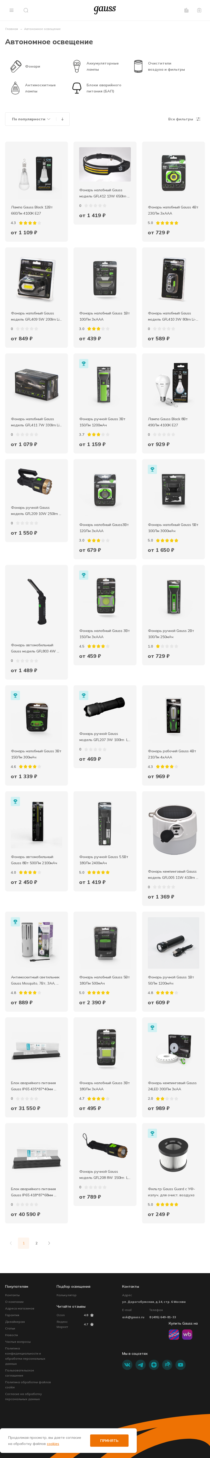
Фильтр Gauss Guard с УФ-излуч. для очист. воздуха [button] (171, 1192)
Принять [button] (109, 1440)
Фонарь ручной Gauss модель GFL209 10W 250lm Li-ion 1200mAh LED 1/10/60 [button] (35, 511)
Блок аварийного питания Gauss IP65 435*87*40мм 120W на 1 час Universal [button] (34, 1086)
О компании (14, 1302)
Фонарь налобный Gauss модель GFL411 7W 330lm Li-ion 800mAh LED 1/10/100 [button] (36, 422)
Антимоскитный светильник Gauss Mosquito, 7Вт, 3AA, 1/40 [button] (35, 981)
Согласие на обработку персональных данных (23, 1396)
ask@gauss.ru (133, 1317)
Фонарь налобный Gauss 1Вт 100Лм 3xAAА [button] (105, 316)
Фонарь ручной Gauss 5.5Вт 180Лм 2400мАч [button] (104, 859)
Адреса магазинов (19, 1308)
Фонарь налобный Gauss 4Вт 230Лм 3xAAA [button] (173, 210)
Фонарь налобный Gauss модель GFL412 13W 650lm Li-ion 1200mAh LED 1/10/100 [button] (103, 193)
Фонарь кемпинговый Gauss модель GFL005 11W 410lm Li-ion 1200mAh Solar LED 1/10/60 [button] (173, 875)
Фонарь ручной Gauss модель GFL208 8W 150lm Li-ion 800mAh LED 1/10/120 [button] (104, 1175)
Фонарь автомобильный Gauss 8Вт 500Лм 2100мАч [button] (34, 859)
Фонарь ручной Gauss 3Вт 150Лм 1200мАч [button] (103, 422)
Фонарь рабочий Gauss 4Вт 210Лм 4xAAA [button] (172, 754)
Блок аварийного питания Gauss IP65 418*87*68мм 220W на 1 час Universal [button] (34, 1192)
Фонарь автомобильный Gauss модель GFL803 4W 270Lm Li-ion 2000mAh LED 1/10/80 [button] (34, 648)
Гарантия (12, 1315)
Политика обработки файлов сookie (28, 1384)
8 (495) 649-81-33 (162, 1317)
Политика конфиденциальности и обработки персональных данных (25, 1356)
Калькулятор (67, 1295)
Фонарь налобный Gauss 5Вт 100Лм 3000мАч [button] (173, 527)
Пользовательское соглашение (19, 1372)
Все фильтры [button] (180, 119)
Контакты (12, 1295)
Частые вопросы (18, 1342)
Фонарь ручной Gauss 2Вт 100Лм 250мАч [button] (171, 633)
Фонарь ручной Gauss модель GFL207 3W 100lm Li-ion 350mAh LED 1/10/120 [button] (104, 737)
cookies (53, 1443)
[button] (11, 10)
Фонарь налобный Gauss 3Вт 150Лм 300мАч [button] (36, 754)
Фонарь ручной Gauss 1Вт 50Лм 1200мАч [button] (171, 980)
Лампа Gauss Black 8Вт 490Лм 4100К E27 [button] (168, 422)
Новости (11, 1335)
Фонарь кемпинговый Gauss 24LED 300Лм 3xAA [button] (173, 1086)
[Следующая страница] (49, 1243)
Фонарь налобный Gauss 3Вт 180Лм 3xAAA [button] (105, 1086)
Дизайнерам (15, 1322)
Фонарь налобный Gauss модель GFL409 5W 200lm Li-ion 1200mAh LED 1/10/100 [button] (36, 317)
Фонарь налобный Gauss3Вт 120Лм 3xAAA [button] (104, 527)
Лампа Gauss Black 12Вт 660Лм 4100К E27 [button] (32, 210)
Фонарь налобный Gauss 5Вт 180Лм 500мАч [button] (105, 980)
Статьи (10, 1328)
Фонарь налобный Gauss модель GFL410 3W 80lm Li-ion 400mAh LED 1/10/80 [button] (172, 317)
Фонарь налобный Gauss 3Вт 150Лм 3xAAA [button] (105, 633)
